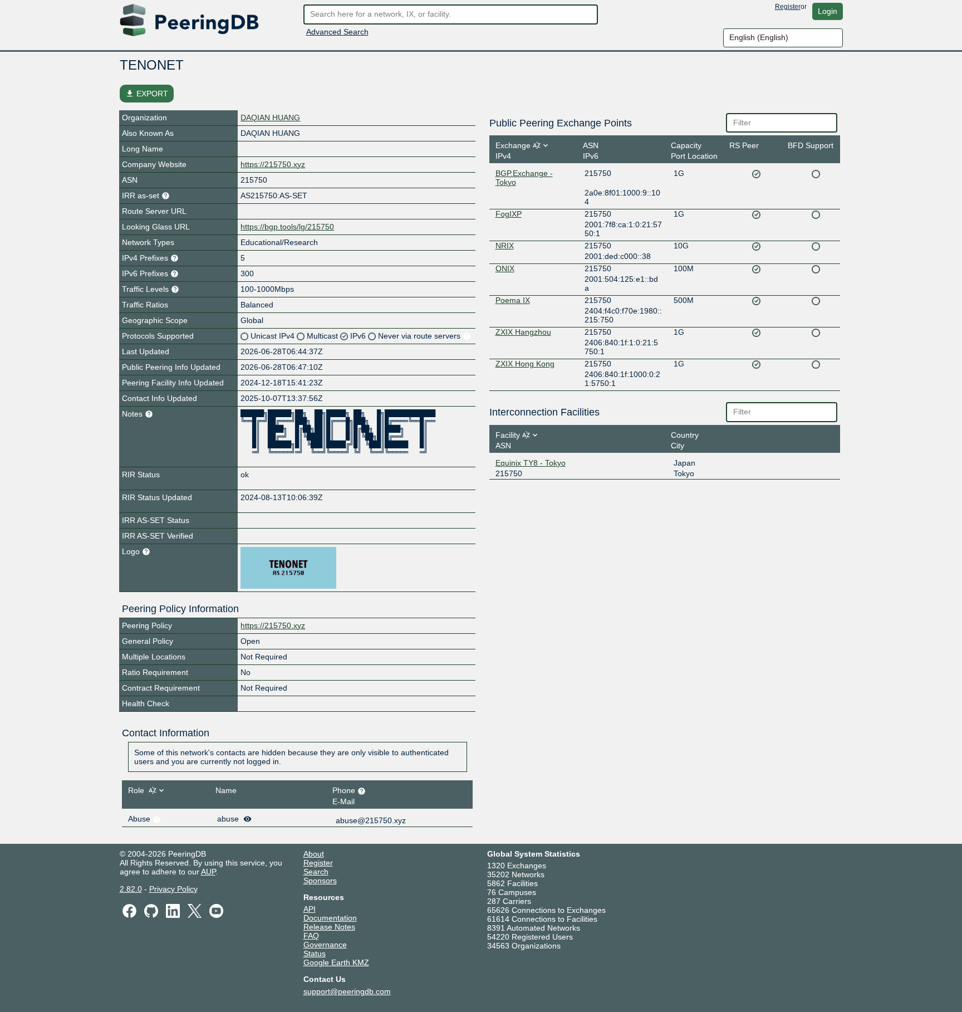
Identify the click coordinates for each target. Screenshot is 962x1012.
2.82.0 (131, 888)
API (309, 909)
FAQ (311, 935)
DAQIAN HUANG (270, 117)
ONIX (504, 268)
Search (315, 871)
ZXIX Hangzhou (523, 331)
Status (314, 953)
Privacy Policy (173, 888)
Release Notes (329, 926)
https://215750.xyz (272, 164)
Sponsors (320, 880)
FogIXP (508, 213)
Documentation (330, 917)
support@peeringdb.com (347, 991)
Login (827, 11)
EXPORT (146, 93)
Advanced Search (337, 31)
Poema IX (512, 300)
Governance (325, 944)
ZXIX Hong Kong (524, 363)
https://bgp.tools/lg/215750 (287, 226)
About (313, 853)
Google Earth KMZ (336, 962)
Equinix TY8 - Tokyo (530, 462)
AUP (208, 871)
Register (788, 7)
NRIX (504, 245)
